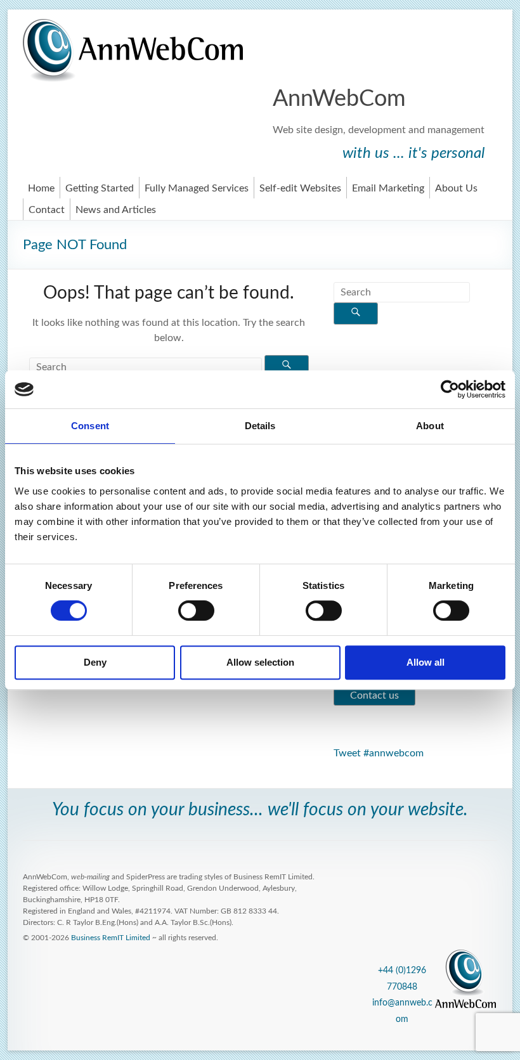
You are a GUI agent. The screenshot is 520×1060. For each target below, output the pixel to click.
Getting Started (99, 188)
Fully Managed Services (197, 188)
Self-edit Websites (300, 188)
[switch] (196, 610)
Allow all (425, 662)
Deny (95, 662)
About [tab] (430, 425)
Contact (47, 210)
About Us (456, 188)
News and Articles (115, 210)
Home (41, 188)
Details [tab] (260, 425)
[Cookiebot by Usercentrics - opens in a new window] (449, 389)
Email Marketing (388, 188)
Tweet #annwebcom (379, 753)
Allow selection (260, 662)
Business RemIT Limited (110, 937)
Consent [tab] (90, 425)
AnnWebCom (339, 98)
